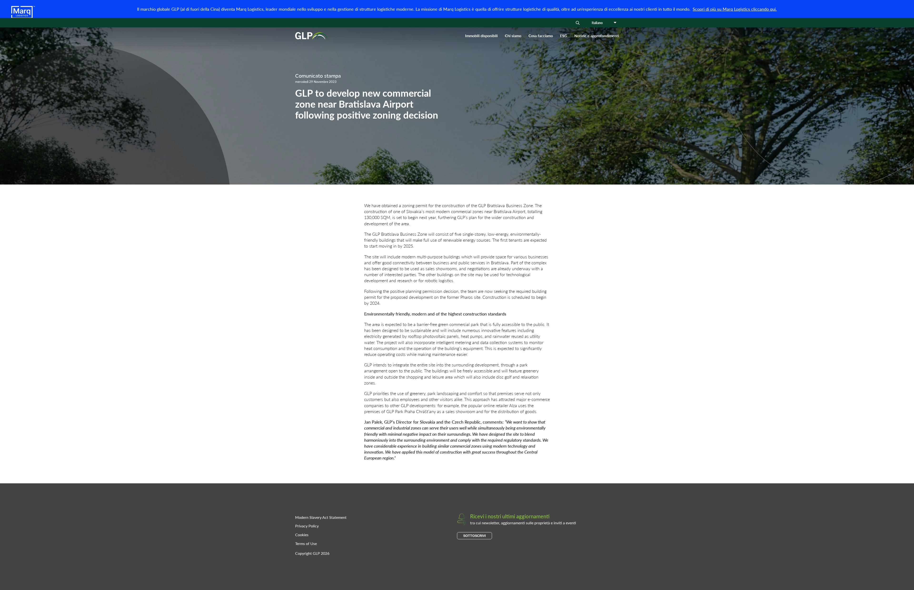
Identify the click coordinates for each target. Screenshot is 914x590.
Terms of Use (306, 543)
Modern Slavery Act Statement (321, 517)
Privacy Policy (307, 526)
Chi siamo (513, 35)
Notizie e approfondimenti (596, 35)
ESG (563, 35)
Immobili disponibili (481, 35)
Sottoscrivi (474, 536)
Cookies (301, 534)
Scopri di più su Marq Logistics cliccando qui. (735, 9)
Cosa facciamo (540, 35)
